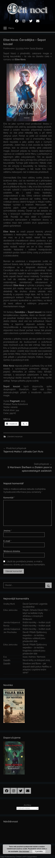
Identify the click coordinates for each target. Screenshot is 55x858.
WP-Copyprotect (30, 857)
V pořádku (39, 851)
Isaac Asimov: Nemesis (34, 657)
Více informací (24, 851)
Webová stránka (11, 551)
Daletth (6, 660)
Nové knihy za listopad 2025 (36, 660)
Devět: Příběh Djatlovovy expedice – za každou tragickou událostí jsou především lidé (35, 636)
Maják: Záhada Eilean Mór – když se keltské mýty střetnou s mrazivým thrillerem (36, 614)
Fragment (14, 401)
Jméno (7, 530)
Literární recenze (15, 436)
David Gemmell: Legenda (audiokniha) (35, 605)
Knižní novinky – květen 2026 (37, 622)
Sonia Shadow (36, 48)
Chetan (18, 857)
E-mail (7, 541)
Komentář (9, 497)
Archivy (27, 805)
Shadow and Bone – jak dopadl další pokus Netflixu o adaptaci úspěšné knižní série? (37, 668)
